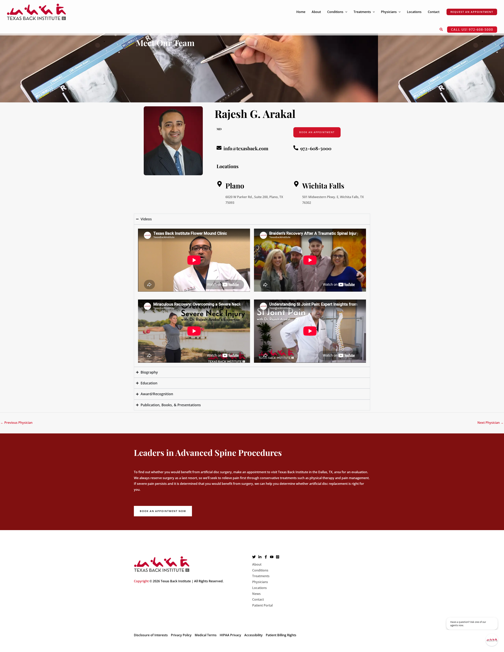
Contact (258, 599)
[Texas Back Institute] (36, 11)
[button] (345, 12)
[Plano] (219, 184)
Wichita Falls (323, 185)
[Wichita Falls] (296, 184)
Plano (234, 185)
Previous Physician (16, 422)
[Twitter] (254, 557)
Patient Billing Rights (281, 635)
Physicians (260, 582)
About (256, 564)
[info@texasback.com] (219, 147)
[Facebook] (266, 557)
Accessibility (253, 635)
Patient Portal (262, 605)
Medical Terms (206, 635)
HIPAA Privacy (230, 635)
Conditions (260, 570)
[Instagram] (277, 557)
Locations (259, 588)
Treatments (261, 576)
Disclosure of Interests (151, 635)
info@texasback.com (245, 148)
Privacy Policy (181, 635)
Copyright (141, 581)
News (256, 594)
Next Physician (490, 422)
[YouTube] (271, 557)
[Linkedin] (260, 557)
